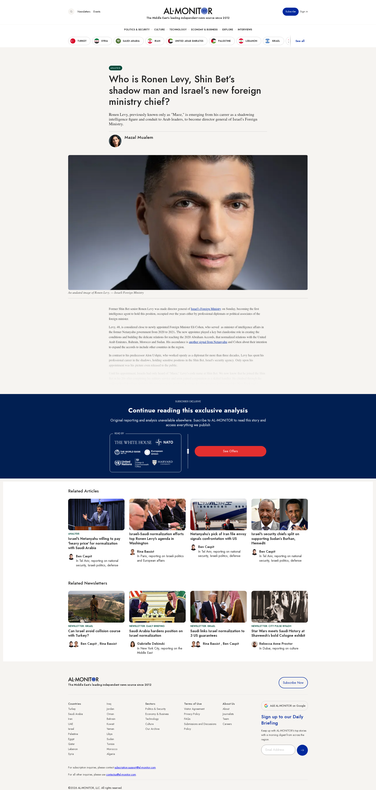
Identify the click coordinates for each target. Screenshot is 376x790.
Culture (159, 29)
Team (226, 719)
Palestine (73, 734)
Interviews (245, 29)
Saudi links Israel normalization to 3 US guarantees (217, 633)
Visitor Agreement (194, 709)
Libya (109, 734)
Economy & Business (204, 29)
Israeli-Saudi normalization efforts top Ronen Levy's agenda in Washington (156, 538)
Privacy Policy (192, 714)
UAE (70, 724)
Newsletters (84, 12)
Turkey (72, 709)
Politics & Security (136, 29)
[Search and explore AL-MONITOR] (71, 11)
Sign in (304, 11)
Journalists (228, 714)
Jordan (110, 709)
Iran (70, 719)
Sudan (110, 739)
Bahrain (111, 719)
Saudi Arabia (75, 714)
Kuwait (110, 724)
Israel (71, 729)
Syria (71, 754)
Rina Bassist (108, 643)
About (226, 709)
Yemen (110, 729)
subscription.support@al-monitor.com (135, 767)
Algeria (111, 754)
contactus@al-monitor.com (121, 774)
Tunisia (110, 744)
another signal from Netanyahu (208, 342)
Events (96, 12)
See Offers (230, 451)
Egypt (71, 739)
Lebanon (73, 749)
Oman (110, 714)
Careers (227, 724)
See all (300, 41)
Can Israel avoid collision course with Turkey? (94, 633)
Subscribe (291, 11)
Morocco (112, 749)
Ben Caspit (89, 643)
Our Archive (152, 729)
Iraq (109, 704)
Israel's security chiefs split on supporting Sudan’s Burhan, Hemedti (275, 538)
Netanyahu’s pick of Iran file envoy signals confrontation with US (218, 536)
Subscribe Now (293, 682)
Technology (177, 29)
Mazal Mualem (139, 137)
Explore (227, 29)
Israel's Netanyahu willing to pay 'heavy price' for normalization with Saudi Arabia (94, 543)
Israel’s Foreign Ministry (206, 309)
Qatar (71, 744)
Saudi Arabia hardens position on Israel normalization (156, 633)
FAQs (187, 719)
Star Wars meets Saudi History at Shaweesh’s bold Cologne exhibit (278, 633)
